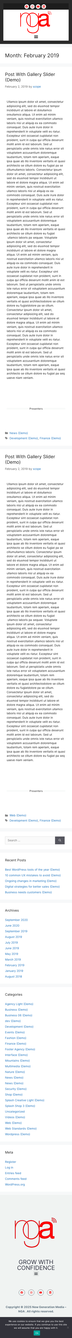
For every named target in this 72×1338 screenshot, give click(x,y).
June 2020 (12, 925)
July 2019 (11, 942)
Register (10, 1162)
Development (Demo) (24, 438)
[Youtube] (38, 6)
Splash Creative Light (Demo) (24, 1100)
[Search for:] (30, 840)
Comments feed (16, 1178)
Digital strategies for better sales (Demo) (32, 886)
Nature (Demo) (15, 1072)
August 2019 (13, 937)
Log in (9, 1167)
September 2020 (16, 920)
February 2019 (14, 965)
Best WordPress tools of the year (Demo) (32, 869)
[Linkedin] (44, 6)
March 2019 (13, 959)
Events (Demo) (15, 1032)
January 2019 (14, 971)
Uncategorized (15, 1111)
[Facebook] (26, 6)
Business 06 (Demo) (18, 1015)
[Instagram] (32, 6)
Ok (36, 1333)
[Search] (60, 840)
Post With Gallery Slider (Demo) (30, 77)
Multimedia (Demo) (18, 1066)
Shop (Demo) (14, 1094)
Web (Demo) (18, 815)
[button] (36, 37)
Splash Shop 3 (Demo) (20, 1106)
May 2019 (11, 954)
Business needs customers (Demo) (28, 892)
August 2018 (13, 976)
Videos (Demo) (15, 1117)
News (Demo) (19, 433)
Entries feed (13, 1173)
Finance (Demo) (50, 438)
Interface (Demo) (16, 1055)
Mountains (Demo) (17, 1060)
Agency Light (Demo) (19, 1004)
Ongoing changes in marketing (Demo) (31, 881)
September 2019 (16, 931)
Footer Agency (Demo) (20, 1049)
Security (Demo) (16, 1089)
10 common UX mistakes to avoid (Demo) (33, 875)
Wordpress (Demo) (17, 1134)
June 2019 (12, 948)
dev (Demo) (13, 1021)
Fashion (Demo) (15, 1038)
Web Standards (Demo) (21, 1128)
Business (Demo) (16, 1009)
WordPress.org (15, 1184)
